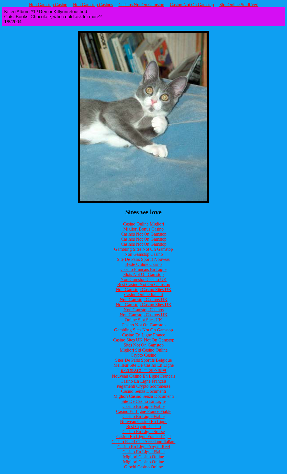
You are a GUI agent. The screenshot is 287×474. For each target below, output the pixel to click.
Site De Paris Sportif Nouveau (143, 259)
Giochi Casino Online (143, 466)
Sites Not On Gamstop (144, 345)
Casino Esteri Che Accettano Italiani (143, 441)
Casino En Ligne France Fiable (143, 411)
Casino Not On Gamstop (192, 4)
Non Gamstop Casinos (93, 4)
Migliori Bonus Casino (143, 229)
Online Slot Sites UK (143, 319)
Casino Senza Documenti (143, 391)
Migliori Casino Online (143, 456)
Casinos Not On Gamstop (141, 4)
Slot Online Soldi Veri (238, 4)
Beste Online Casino (143, 264)
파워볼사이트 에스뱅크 (143, 370)
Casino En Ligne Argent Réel (143, 446)
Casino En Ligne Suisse (143, 431)
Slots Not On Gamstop (143, 274)
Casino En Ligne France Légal (143, 436)
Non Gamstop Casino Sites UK (144, 289)
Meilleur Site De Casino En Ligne (144, 365)
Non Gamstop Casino (48, 4)
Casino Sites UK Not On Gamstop (143, 340)
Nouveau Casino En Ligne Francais (143, 376)
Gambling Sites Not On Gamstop (143, 249)
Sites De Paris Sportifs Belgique (143, 360)
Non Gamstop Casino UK (144, 279)
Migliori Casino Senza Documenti (144, 396)
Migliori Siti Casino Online (144, 350)
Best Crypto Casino (143, 426)
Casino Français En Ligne (143, 269)
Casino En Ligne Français (143, 381)
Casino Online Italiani (143, 294)
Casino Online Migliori (143, 224)
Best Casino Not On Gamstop (143, 284)
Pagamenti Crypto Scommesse (143, 386)
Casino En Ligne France (143, 335)
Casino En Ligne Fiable (143, 406)
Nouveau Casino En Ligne (143, 421)
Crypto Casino (143, 355)
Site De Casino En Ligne (143, 401)
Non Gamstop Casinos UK (144, 299)
